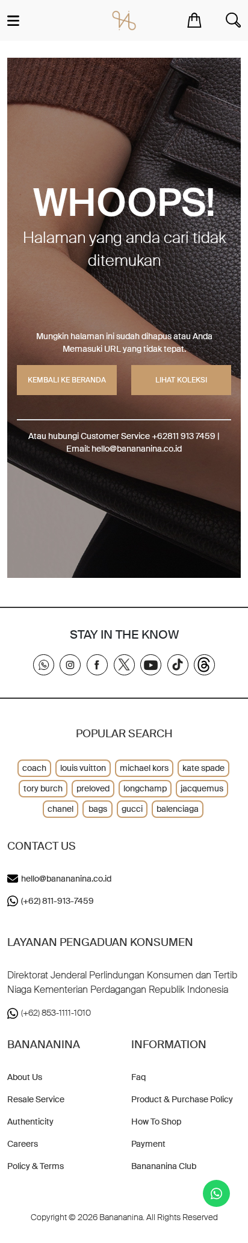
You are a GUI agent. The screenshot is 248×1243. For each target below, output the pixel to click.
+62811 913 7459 (183, 436)
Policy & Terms (35, 1166)
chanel (60, 808)
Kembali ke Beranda (67, 380)
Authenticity (30, 1121)
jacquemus (202, 788)
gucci (132, 808)
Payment (148, 1143)
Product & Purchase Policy (182, 1099)
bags (97, 808)
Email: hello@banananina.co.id (124, 448)
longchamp (145, 788)
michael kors (144, 768)
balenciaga (178, 808)
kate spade (203, 768)
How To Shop (156, 1121)
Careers (22, 1143)
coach (34, 768)
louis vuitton (83, 768)
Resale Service (35, 1099)
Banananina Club (163, 1166)
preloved (93, 788)
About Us (24, 1077)
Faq (138, 1077)
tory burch (43, 788)
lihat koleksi (181, 380)
